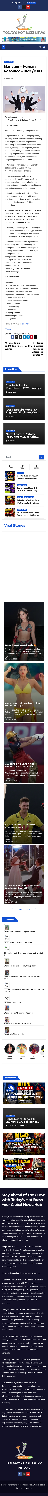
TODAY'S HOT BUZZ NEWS (24, 33)
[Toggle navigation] (22, 47)
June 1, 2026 (13, 1151)
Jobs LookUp (9, 61)
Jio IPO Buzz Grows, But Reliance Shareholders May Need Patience (27, 478)
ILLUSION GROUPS (25, 1488)
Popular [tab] (23, 468)
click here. (25, 324)
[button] (40, 47)
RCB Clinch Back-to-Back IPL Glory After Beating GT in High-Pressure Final (28, 503)
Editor (25, 1100)
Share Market (22, 509)
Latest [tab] (10, 468)
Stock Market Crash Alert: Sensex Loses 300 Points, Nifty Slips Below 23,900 (28, 515)
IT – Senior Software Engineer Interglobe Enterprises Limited (34, 349)
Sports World (29, 497)
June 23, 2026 (13, 1100)
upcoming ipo (22, 485)
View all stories (24, 909)
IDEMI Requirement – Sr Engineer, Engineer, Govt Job (22, 412)
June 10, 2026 (13, 1126)
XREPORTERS (12, 1485)
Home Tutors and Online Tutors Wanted (14, 346)
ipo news (20, 473)
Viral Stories (14, 525)
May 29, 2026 (13, 1176)
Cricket (20, 497)
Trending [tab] (36, 468)
